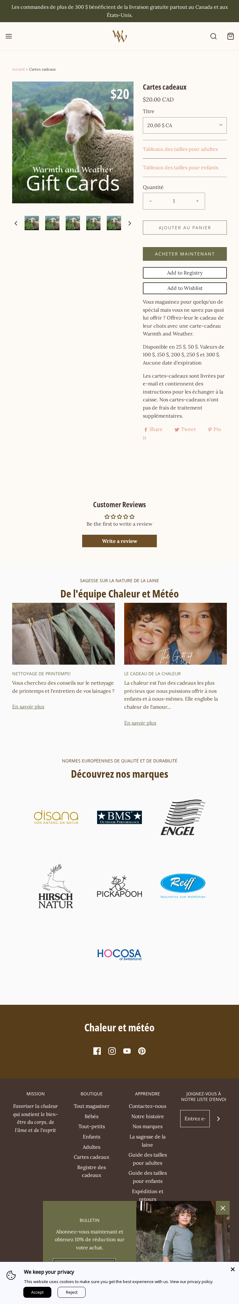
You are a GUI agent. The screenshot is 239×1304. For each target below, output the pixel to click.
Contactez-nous (147, 1106)
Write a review (119, 541)
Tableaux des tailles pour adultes (180, 149)
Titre (148, 111)
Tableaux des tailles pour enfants (180, 167)
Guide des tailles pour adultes (148, 1159)
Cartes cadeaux (91, 1157)
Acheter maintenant (185, 254)
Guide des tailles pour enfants (148, 1177)
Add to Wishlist (185, 288)
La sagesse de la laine (147, 1140)
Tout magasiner (92, 1106)
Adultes (91, 1147)
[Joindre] (218, 1118)
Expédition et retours (147, 1195)
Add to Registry (185, 273)
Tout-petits (91, 1126)
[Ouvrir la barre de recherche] (213, 36)
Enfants (91, 1136)
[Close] (233, 1268)
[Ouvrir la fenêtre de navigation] (8, 36)
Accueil (18, 69)
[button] (16, 223)
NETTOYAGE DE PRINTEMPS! (41, 674)
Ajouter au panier (185, 228)
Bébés (91, 1116)
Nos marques (147, 1126)
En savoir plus (28, 706)
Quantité (153, 187)
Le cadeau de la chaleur (152, 674)
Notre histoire (147, 1116)
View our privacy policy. (191, 1281)
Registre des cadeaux (91, 1171)
